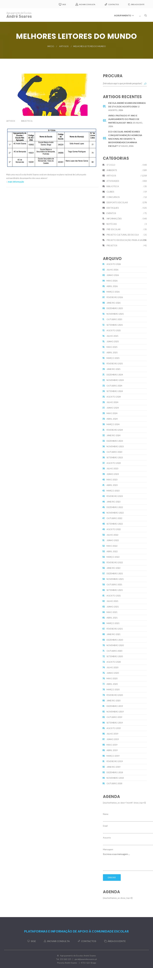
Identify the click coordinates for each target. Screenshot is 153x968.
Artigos (64, 46)
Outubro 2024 (114, 385)
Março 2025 (113, 358)
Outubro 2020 (114, 651)
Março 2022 (113, 557)
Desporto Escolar (117, 202)
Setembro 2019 (115, 722)
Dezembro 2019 (115, 706)
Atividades (113, 181)
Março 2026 (113, 291)
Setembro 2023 (115, 457)
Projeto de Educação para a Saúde (126, 240)
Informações (114, 218)
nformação (18, 181)
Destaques (113, 208)
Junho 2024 (113, 407)
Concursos (113, 197)
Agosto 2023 (114, 463)
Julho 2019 (112, 733)
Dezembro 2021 (115, 573)
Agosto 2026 (114, 264)
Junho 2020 (113, 673)
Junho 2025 (113, 341)
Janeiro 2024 (114, 435)
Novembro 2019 (115, 711)
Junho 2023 (113, 474)
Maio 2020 (112, 678)
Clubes (110, 191)
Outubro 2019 (114, 717)
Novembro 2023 (115, 446)
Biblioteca (26, 120)
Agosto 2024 (114, 396)
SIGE (64, 4)
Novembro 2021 (115, 579)
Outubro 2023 (114, 452)
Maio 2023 (112, 479)
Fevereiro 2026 (115, 297)
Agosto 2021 (114, 595)
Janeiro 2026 (114, 302)
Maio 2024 (112, 413)
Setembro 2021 (115, 590)
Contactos (113, 4)
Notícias (112, 224)
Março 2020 (113, 689)
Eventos (111, 213)
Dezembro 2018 (115, 772)
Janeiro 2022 (114, 568)
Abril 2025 (112, 352)
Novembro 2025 (115, 314)
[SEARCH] (145, 23)
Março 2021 (113, 623)
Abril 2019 (112, 750)
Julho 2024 (112, 402)
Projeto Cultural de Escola (123, 234)
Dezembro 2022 (115, 507)
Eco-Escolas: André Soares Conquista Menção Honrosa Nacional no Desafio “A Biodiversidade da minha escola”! (125, 138)
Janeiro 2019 (114, 767)
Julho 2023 (112, 468)
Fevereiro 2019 (115, 761)
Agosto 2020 (114, 662)
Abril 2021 (112, 617)
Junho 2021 (113, 606)
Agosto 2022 (114, 529)
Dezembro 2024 (115, 374)
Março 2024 (113, 424)
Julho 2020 (112, 667)
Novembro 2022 (115, 512)
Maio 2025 (112, 347)
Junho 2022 (113, 540)
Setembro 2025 (115, 325)
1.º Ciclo (111, 164)
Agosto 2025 (114, 330)
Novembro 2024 (115, 380)
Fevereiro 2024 (115, 430)
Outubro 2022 (114, 518)
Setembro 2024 (115, 391)
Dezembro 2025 (115, 308)
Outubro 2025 (114, 319)
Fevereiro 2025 (115, 363)
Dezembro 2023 (115, 441)
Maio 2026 (112, 280)
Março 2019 (113, 755)
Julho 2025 (112, 336)
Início (50, 46)
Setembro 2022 (115, 523)
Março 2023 (113, 490)
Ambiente (112, 170)
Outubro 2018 (114, 783)
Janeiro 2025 (114, 369)
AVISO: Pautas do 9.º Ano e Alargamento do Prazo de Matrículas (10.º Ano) (123, 119)
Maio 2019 (112, 744)
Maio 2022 (112, 546)
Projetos (112, 245)
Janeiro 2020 (114, 700)
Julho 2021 (112, 601)
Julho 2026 (112, 269)
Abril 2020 (112, 684)
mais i (10, 181)
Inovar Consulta (87, 4)
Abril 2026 (112, 286)
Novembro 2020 (115, 645)
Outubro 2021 (114, 584)
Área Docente (137, 4)
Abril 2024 (112, 418)
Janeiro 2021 (114, 634)
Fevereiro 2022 (115, 562)
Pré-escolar (114, 229)
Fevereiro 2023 (115, 496)
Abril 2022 (112, 551)
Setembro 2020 (115, 656)
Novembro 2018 (115, 778)
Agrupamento (122, 15)
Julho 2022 (112, 534)
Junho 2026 (113, 275)
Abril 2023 (112, 485)
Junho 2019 (113, 739)
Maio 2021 (112, 612)
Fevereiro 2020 (115, 695)
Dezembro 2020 (115, 639)
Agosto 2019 (114, 728)
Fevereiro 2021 (115, 628)
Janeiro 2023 (114, 501)
